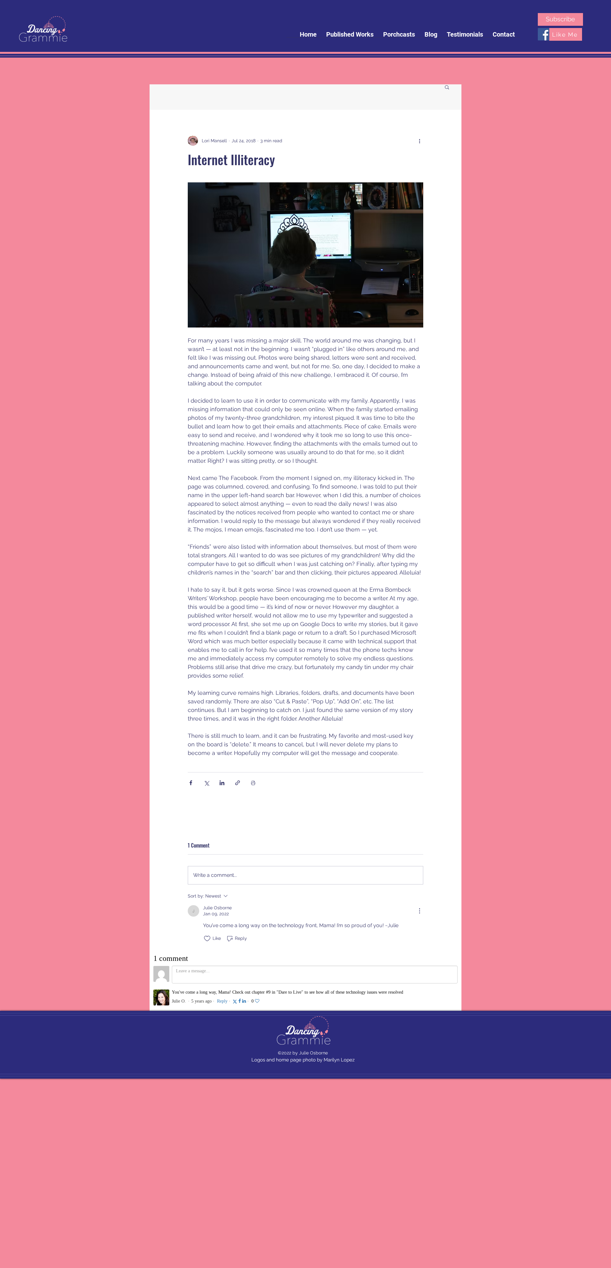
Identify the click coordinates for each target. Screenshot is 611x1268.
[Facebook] (544, 34)
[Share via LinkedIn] (222, 783)
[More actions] (419, 140)
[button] (447, 86)
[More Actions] (419, 911)
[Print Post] (253, 783)
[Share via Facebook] (191, 783)
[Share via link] (238, 783)
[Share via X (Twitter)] (206, 783)
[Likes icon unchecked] (207, 938)
